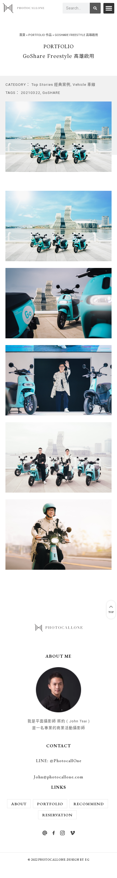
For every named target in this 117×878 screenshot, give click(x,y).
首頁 (22, 35)
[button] (108, 8)
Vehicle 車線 (84, 84)
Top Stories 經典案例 (50, 84)
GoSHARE (51, 92)
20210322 (30, 92)
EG (87, 859)
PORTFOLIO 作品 (40, 35)
